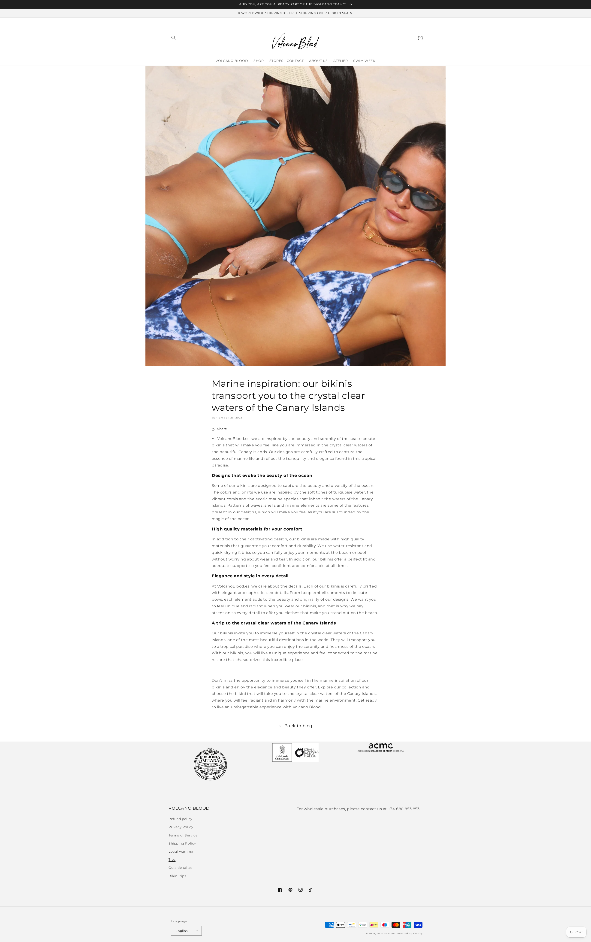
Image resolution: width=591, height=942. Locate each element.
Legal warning (181, 851)
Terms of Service (183, 835)
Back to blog (298, 725)
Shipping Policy (182, 843)
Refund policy (181, 819)
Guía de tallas (180, 868)
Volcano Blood (386, 933)
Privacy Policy (181, 827)
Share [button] (222, 429)
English (182, 931)
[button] (174, 38)
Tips (172, 859)
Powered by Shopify (409, 933)
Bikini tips (177, 876)
